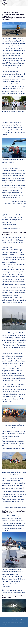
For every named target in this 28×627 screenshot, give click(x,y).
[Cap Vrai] (11, 3)
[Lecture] (3, 611)
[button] (14, 606)
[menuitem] (23, 3)
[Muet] (24, 611)
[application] (14, 605)
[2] (3, 228)
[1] (9, 76)
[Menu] (23, 3)
